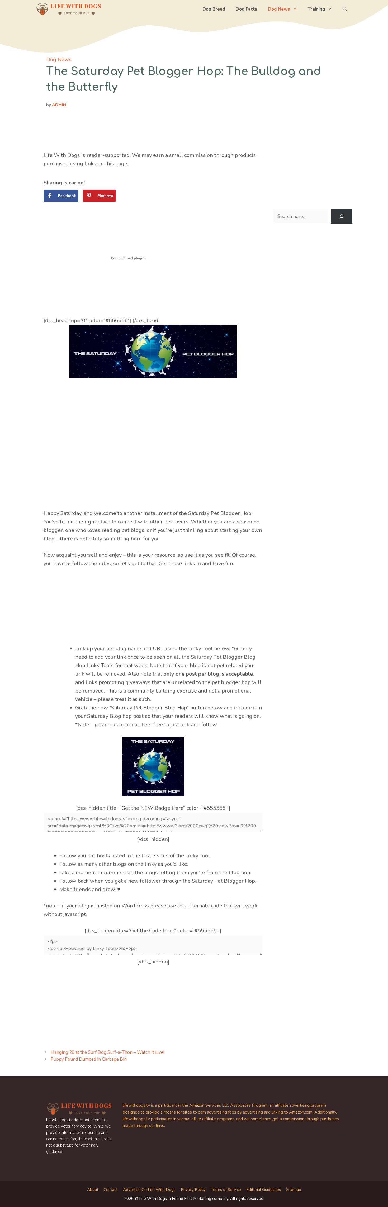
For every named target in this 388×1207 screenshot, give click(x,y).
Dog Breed (213, 9)
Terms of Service (226, 1189)
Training (316, 9)
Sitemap (293, 1189)
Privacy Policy (193, 1189)
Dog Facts (246, 9)
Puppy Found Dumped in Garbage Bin (89, 1059)
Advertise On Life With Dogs (149, 1189)
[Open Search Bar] (344, 9)
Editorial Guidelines (263, 1189)
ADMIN (59, 105)
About (92, 1189)
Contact (111, 1189)
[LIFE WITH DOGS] (69, 9)
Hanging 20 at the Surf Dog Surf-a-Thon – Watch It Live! (107, 1052)
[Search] (341, 216)
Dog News (279, 9)
